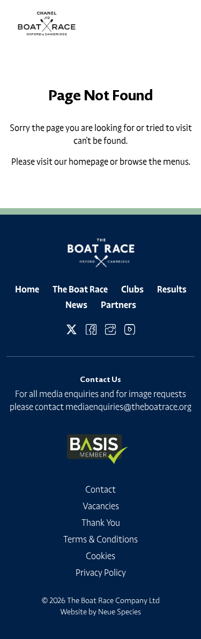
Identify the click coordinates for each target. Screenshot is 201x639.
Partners (118, 304)
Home (27, 289)
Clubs (132, 289)
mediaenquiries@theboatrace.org (128, 406)
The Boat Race (80, 289)
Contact (100, 489)
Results (172, 289)
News (76, 304)
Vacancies (101, 506)
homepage (88, 161)
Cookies (100, 555)
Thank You (100, 522)
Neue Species (119, 611)
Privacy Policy (101, 572)
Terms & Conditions (100, 539)
